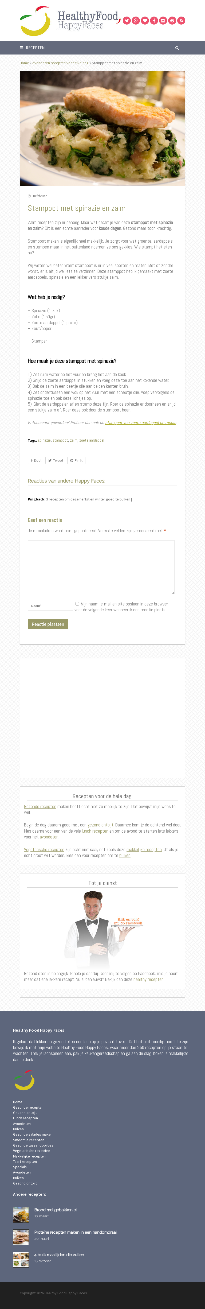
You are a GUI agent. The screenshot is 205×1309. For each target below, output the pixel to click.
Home (24, 62)
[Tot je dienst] (102, 930)
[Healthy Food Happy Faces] (93, 20)
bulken (125, 855)
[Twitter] (127, 21)
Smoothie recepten (28, 1139)
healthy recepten (148, 979)
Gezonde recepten (40, 806)
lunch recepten (95, 831)
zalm (73, 440)
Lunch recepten (25, 1118)
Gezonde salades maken (33, 1134)
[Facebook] (154, 21)
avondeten (49, 837)
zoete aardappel (91, 440)
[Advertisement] (102, 718)
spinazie (44, 440)
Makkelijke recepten (29, 1156)
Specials (20, 1166)
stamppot (60, 440)
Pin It (78, 460)
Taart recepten (25, 1161)
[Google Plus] (136, 21)
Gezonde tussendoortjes (33, 1145)
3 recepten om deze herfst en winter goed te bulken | (89, 499)
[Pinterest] (172, 21)
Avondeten (22, 1123)
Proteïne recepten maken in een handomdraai (75, 1232)
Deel (37, 460)
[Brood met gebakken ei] (21, 1215)
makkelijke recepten (144, 849)
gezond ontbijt (100, 825)
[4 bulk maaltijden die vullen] (21, 1260)
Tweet (58, 460)
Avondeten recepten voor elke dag (60, 62)
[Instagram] (163, 21)
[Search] (177, 48)
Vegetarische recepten (44, 849)
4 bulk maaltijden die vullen (59, 1254)
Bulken (18, 1129)
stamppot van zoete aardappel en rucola (140, 422)
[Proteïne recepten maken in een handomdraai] (21, 1237)
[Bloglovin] (145, 21)
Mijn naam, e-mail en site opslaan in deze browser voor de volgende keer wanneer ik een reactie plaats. (121, 607)
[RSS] (181, 21)
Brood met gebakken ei (55, 1209)
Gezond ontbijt (25, 1112)
